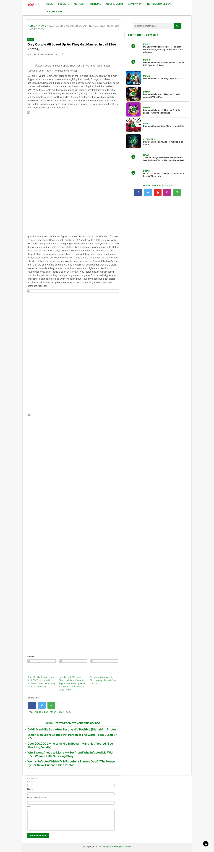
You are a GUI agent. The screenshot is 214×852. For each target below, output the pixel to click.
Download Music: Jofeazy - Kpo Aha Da (162, 78)
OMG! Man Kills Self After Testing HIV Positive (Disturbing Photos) (72, 729)
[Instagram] (167, 192)
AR (36, 711)
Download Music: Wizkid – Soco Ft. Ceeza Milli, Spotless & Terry (163, 63)
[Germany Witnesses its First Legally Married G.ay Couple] (104, 667)
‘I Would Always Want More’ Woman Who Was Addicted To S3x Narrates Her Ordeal (163, 159)
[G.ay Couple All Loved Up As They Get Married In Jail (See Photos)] (32, 705)
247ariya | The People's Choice (116, 846)
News (42, 25)
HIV (41, 711)
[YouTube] (158, 192)
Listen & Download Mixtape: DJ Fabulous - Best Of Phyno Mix (163, 174)
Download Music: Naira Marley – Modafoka (163, 126)
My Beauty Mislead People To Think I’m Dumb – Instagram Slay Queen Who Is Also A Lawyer (163, 49)
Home (31, 25)
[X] (148, 192)
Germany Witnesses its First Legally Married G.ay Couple (103, 680)
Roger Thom (64, 711)
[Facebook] (138, 192)
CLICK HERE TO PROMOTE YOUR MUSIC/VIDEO (73, 723)
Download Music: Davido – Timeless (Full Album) (163, 143)
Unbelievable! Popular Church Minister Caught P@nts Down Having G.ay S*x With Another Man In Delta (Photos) (72, 683)
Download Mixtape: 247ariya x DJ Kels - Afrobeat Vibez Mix (162, 95)
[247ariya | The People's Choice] (33, 5)
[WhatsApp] (177, 192)
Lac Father (50, 711)
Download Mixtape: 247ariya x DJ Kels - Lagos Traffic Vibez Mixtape (162, 111)
